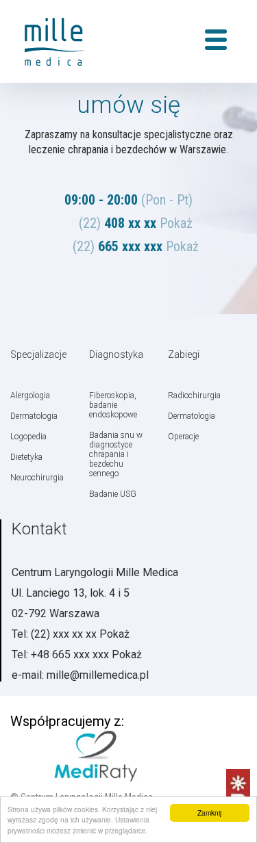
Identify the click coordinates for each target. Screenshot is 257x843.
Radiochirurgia (194, 395)
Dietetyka (26, 457)
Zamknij (209, 812)
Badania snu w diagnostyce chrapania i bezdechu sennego (116, 454)
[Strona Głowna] (65, 42)
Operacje (183, 436)
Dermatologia (34, 416)
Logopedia (28, 436)
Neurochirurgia (37, 477)
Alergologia (30, 395)
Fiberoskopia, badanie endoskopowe (113, 405)
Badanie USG (112, 494)
